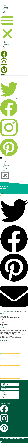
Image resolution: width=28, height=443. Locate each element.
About (3, 46)
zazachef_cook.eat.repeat (10, 311)
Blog (3, 389)
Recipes (4, 9)
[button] (7, 27)
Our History (4, 388)
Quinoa (5, 5)
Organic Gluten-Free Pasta (6, 44)
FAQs (4, 11)
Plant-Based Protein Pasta (6, 163)
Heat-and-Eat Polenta (6, 7)
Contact (4, 12)
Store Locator (5, 8)
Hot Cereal (5, 42)
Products (4, 4)
